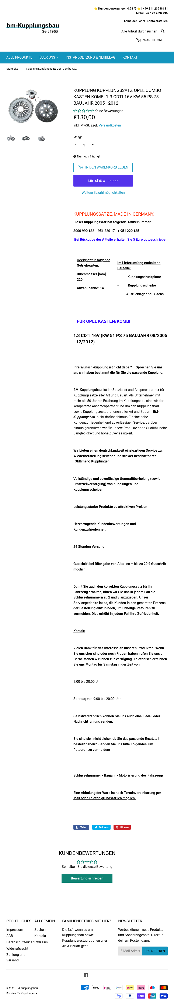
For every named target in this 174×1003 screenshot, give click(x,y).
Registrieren (155, 950)
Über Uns (47, 57)
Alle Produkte (19, 57)
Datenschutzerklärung (22, 942)
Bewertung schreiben (87, 878)
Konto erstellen (157, 21)
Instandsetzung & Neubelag (90, 57)
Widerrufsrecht (17, 949)
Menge (77, 137)
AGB (9, 936)
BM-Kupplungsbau (27, 988)
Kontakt (130, 57)
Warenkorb (152, 40)
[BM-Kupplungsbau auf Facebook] (86, 976)
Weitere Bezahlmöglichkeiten (103, 193)
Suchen (40, 930)
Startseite (12, 68)
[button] (83, 111)
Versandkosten (110, 125)
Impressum (14, 930)
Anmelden (131, 21)
